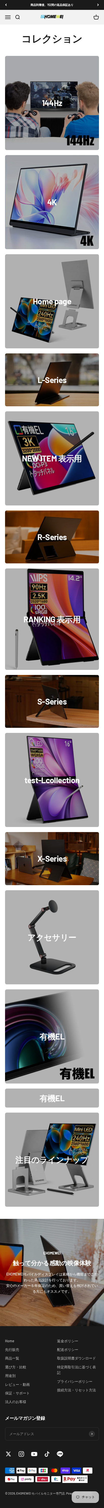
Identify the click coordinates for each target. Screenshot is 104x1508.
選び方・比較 (15, 1367)
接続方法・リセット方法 (76, 1390)
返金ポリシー (67, 1341)
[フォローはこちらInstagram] (21, 1454)
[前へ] (6, 5)
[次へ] (98, 5)
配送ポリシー (67, 1349)
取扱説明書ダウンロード (76, 1358)
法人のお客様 (15, 1401)
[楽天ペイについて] (75, 1479)
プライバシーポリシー (74, 1381)
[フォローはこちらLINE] (60, 1454)
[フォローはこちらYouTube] (34, 1454)
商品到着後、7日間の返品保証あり (52, 4)
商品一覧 (12, 1358)
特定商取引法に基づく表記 (76, 1370)
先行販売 (12, 1349)
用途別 (10, 1375)
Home (9, 1341)
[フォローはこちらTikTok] (47, 1454)
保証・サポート (17, 1393)
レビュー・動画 (17, 1384)
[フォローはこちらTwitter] (8, 1454)
